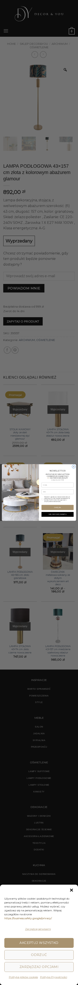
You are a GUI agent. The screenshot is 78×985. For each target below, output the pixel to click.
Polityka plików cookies (23, 977)
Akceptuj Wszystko (39, 943)
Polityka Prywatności (53, 977)
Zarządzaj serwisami (38, 929)
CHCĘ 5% (57, 507)
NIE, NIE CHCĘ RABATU (58, 514)
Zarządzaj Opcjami (39, 967)
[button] (71, 890)
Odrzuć (39, 955)
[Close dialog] (73, 466)
